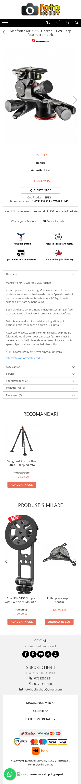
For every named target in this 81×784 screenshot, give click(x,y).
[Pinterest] (33, 654)
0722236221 (42, 678)
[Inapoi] (3, 32)
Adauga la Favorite (25, 221)
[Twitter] (48, 654)
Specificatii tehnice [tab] (17, 381)
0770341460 (42, 684)
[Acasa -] (40, 9)
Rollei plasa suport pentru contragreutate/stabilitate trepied (59, 600)
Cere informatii (55, 221)
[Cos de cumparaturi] (67, 23)
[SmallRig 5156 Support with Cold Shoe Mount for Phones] (22, 554)
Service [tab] (10, 373)
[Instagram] (55, 654)
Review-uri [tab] (14, 395)
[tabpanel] (40, 96)
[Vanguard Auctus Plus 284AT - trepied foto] (22, 440)
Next (75, 100)
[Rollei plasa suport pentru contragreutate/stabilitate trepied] (59, 554)
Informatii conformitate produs (24, 358)
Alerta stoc (42, 190)
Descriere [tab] (11, 274)
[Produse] (5, 24)
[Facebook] (25, 654)
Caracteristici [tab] (13, 366)
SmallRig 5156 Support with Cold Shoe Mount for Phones (22, 600)
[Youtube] (40, 654)
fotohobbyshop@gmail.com (43, 689)
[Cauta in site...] (76, 23)
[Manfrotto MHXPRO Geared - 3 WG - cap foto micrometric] (40, 96)
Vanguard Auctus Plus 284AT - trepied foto (21, 463)
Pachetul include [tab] (15, 388)
